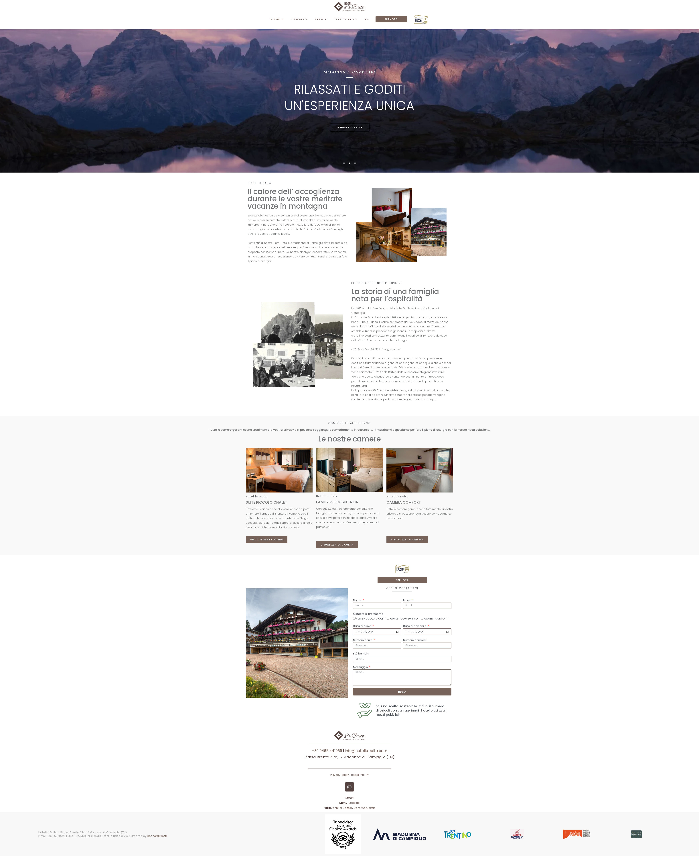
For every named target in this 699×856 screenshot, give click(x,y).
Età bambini (361, 653)
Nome (357, 600)
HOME (275, 19)
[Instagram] (349, 786)
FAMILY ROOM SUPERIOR (404, 618)
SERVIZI (321, 19)
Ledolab (354, 803)
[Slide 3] (355, 163)
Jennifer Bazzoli (341, 808)
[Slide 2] (349, 163)
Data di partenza (415, 626)
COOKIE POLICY (360, 775)
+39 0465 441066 (327, 750)
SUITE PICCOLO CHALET (370, 618)
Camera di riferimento (368, 614)
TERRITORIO (343, 19)
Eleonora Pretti (157, 836)
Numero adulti (363, 640)
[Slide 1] (344, 163)
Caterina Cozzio (365, 808)
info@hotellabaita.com (366, 750)
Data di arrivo (362, 626)
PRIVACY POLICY (339, 775)
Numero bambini (414, 640)
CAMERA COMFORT (436, 618)
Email (407, 600)
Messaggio (361, 667)
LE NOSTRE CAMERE (350, 127)
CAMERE (297, 19)
